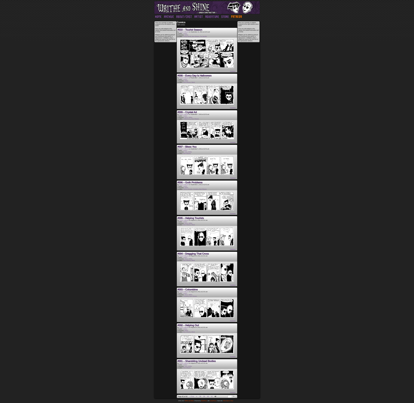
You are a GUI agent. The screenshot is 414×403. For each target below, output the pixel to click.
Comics (185, 33)
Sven (185, 152)
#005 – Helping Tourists (190, 218)
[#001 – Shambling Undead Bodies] (207, 389)
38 (200, 396)
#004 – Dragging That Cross (193, 253)
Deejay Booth (187, 36)
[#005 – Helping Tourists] (207, 245)
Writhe (186, 35)
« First (192, 396)
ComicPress (213, 400)
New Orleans (195, 36)
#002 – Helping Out (188, 325)
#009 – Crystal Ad (187, 112)
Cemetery (195, 189)
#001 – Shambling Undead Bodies (196, 361)
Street (193, 82)
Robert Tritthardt (184, 32)
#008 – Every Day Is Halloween (194, 75)
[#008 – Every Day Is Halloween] (207, 104)
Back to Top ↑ (230, 400)
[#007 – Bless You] (207, 174)
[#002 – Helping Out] (207, 353)
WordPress (204, 400)
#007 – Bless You (186, 146)
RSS (224, 400)
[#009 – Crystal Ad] (207, 138)
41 (212, 396)
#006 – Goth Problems (189, 182)
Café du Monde (187, 189)
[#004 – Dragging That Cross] (207, 281)
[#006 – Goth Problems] (207, 210)
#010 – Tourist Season (189, 29)
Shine (186, 117)
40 (208, 396)
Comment (233, 71)
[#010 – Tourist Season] (207, 67)
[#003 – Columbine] (207, 317)
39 (204, 396)
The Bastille (203, 36)
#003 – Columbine (187, 289)
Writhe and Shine (207, 7)
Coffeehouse (187, 119)
